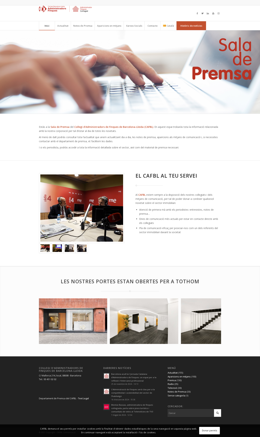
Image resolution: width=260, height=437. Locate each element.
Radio (171, 384)
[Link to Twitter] (202, 13)
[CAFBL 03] (174, 340)
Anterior (47, 321)
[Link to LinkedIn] (207, 13)
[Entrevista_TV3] (82, 248)
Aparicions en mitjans (179, 376)
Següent (213, 321)
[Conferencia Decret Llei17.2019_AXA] (57, 248)
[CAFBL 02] (103, 340)
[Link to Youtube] (213, 13)
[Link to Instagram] (218, 13)
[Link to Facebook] (197, 13)
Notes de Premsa (177, 391)
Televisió (172, 387)
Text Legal (83, 398)
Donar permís (209, 430)
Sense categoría (176, 395)
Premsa (172, 380)
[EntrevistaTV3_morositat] (69, 248)
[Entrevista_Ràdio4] (82, 208)
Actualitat (173, 372)
